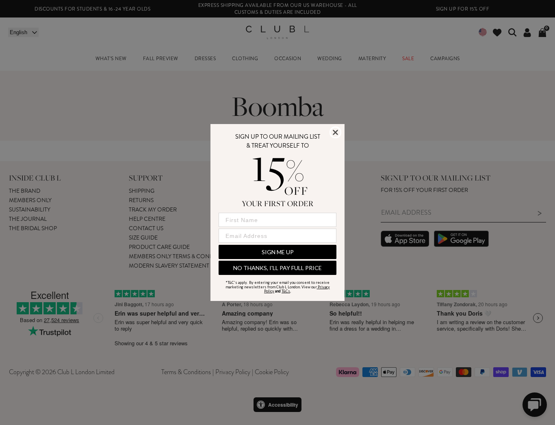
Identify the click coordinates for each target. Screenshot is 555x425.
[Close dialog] (335, 132)
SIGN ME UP (278, 251)
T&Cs (286, 291)
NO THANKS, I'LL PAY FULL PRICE (277, 267)
